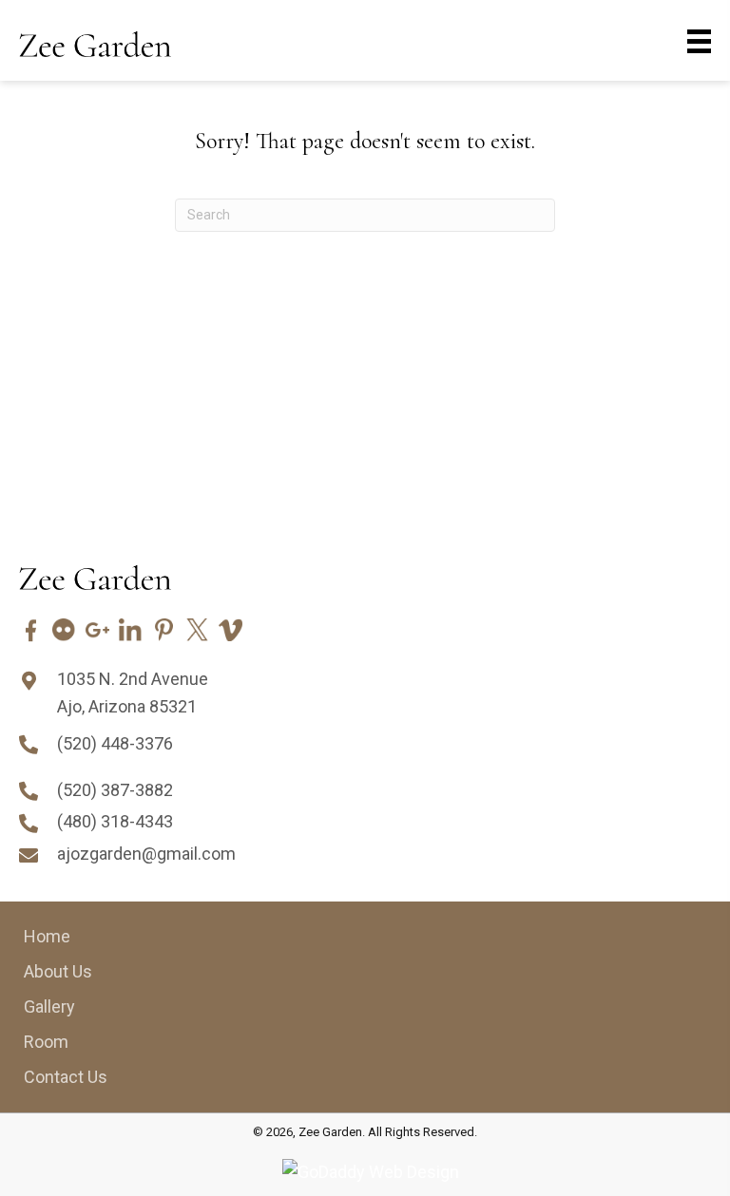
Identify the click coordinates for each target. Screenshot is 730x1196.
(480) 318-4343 (115, 821)
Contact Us (65, 1077)
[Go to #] (31, 630)
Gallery (49, 1006)
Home (47, 936)
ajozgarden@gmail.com (146, 854)
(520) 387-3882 (115, 790)
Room (46, 1042)
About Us (58, 971)
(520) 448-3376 (115, 743)
